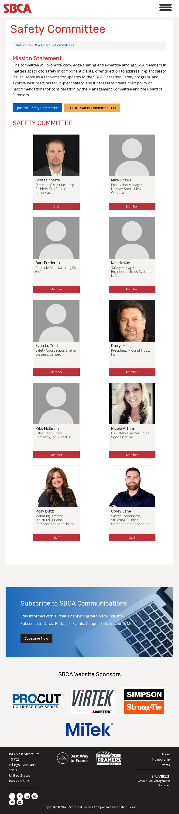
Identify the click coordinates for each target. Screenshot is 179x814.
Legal (132, 807)
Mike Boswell (122, 180)
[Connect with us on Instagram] (34, 796)
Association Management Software (154, 783)
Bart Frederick (47, 263)
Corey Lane (121, 511)
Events (165, 765)
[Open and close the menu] (103, 7)
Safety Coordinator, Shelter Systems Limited (56, 352)
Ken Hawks (120, 263)
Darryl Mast (121, 346)
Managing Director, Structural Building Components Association (55, 520)
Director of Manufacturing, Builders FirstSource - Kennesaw (55, 189)
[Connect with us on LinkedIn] (27, 796)
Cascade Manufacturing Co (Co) (55, 270)
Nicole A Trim (122, 428)
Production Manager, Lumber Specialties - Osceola (127, 189)
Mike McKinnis (47, 428)
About (166, 754)
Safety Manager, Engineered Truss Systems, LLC (132, 272)
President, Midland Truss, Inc (130, 352)
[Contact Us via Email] (20, 802)
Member (132, 206)
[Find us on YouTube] (12, 802)
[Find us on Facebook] (12, 796)
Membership (161, 759)
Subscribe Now (36, 638)
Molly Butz (44, 511)
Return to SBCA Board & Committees (45, 45)
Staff (56, 537)
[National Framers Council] (109, 758)
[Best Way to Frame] (73, 758)
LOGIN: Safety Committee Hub (92, 108)
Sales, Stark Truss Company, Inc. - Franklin (53, 435)
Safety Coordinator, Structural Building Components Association (130, 520)
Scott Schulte (47, 180)
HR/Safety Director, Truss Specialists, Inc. (130, 435)
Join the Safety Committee (37, 108)
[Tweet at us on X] (20, 796)
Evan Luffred (46, 346)
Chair (56, 206)
